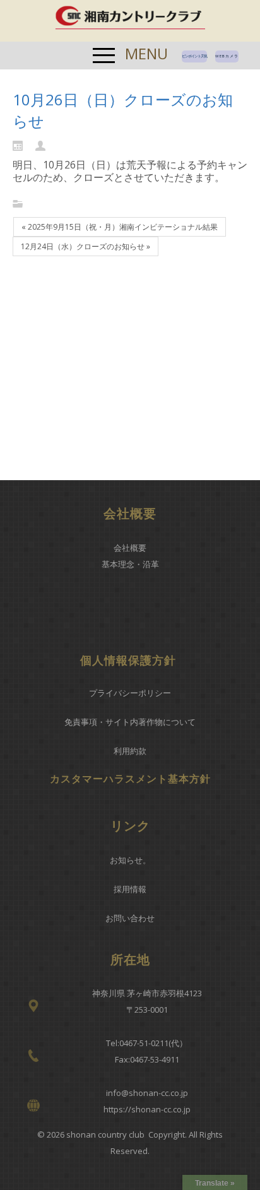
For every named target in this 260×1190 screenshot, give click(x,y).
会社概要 (130, 547)
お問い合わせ (130, 918)
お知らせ (126, 860)
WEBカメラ (227, 56)
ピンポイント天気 (194, 56)
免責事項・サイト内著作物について (130, 722)
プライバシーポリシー (130, 692)
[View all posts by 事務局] (43, 145)
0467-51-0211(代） (153, 1043)
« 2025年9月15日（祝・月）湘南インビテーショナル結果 (119, 226)
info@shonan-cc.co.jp (147, 1093)
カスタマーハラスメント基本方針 (130, 779)
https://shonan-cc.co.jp (147, 1109)
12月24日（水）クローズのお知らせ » (85, 246)
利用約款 (130, 751)
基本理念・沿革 (130, 564)
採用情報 (130, 889)
